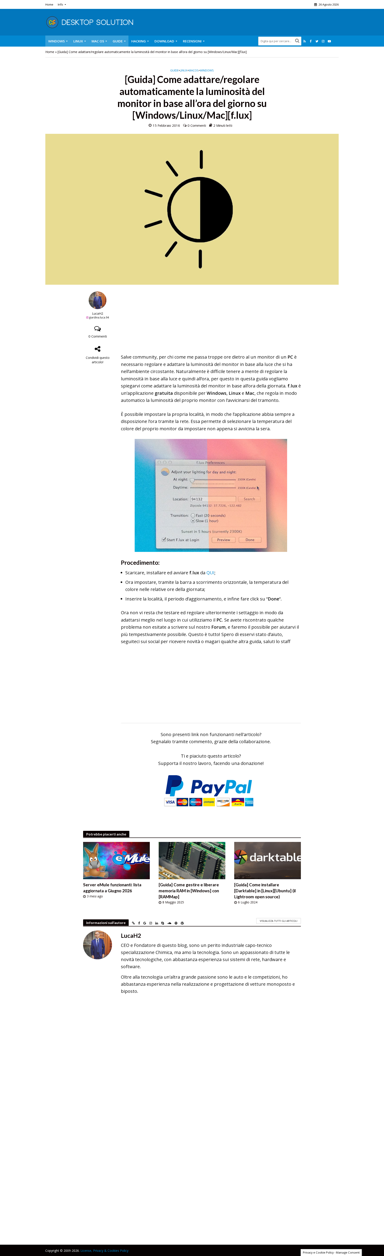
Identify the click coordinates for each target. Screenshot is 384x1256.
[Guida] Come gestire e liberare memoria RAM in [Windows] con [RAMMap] (189, 890)
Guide (118, 41)
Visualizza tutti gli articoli (278, 920)
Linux (78, 41)
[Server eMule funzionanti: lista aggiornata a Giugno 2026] (116, 860)
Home (49, 4)
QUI (210, 573)
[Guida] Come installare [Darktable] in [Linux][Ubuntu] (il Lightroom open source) (265, 890)
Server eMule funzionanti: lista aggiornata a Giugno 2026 (112, 887)
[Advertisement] (211, 322)
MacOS (194, 70)
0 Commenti (197, 125)
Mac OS (98, 41)
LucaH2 (97, 313)
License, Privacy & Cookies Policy (104, 1250)
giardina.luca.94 (99, 317)
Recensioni (192, 41)
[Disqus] (192, 1062)
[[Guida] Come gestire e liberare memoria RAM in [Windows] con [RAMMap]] (192, 860)
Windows (56, 41)
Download (164, 41)
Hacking (138, 41)
